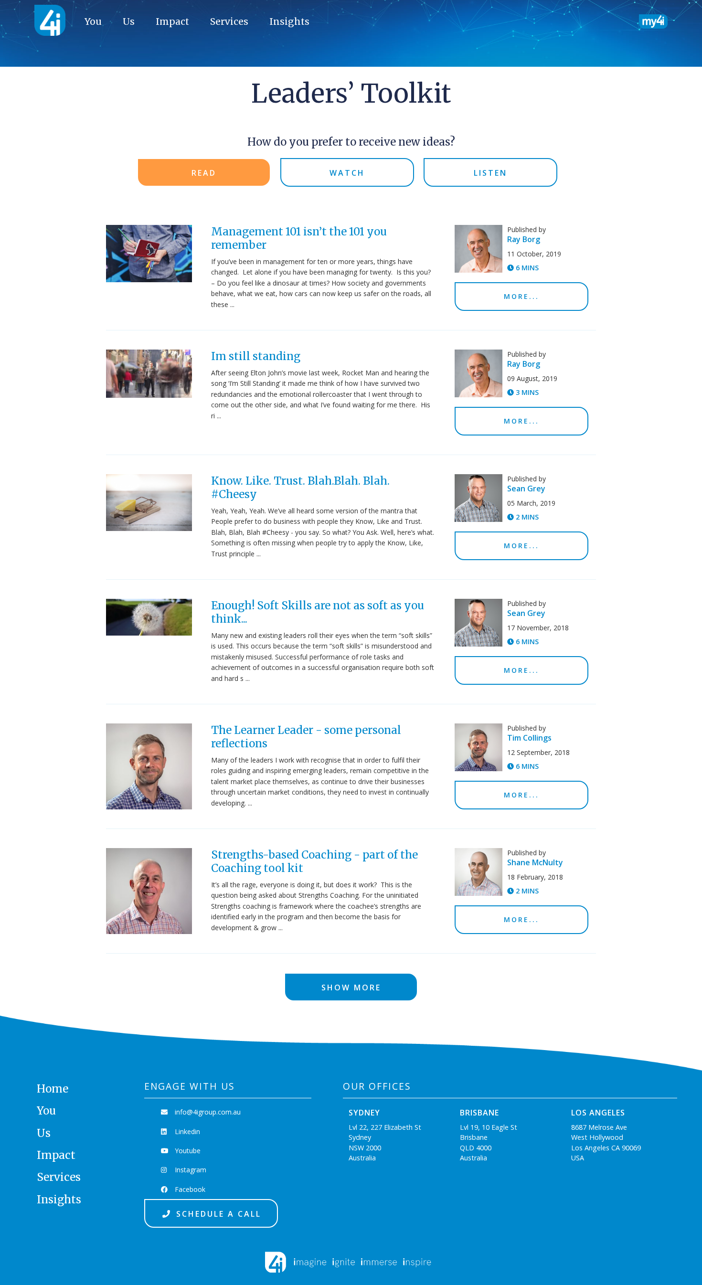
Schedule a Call (217, 1214)
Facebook (189, 1189)
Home (52, 1088)
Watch (347, 173)
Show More (351, 987)
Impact (172, 21)
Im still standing (255, 356)
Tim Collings (529, 738)
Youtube (187, 1150)
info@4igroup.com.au (207, 1111)
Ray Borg (523, 239)
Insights (289, 21)
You (93, 21)
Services (229, 21)
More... (521, 296)
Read (203, 173)
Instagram (189, 1169)
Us (129, 21)
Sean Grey (526, 488)
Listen (490, 173)
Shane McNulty (535, 862)
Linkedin (186, 1131)
